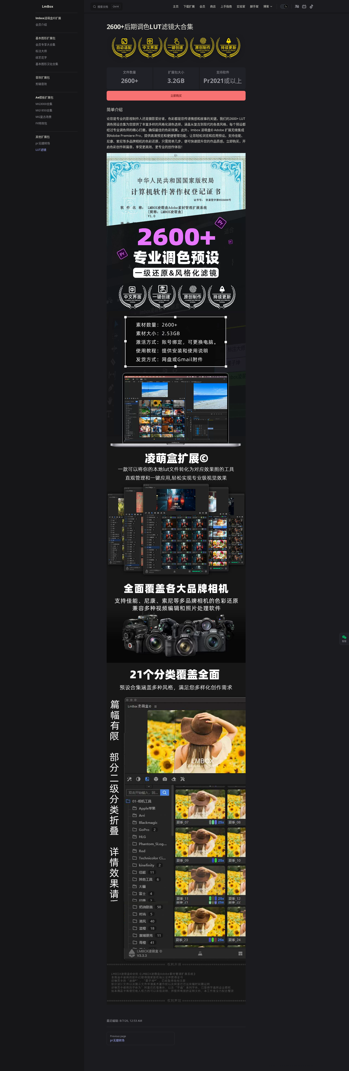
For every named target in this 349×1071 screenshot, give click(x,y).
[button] (57, 18)
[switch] (284, 6)
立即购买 (176, 95)
